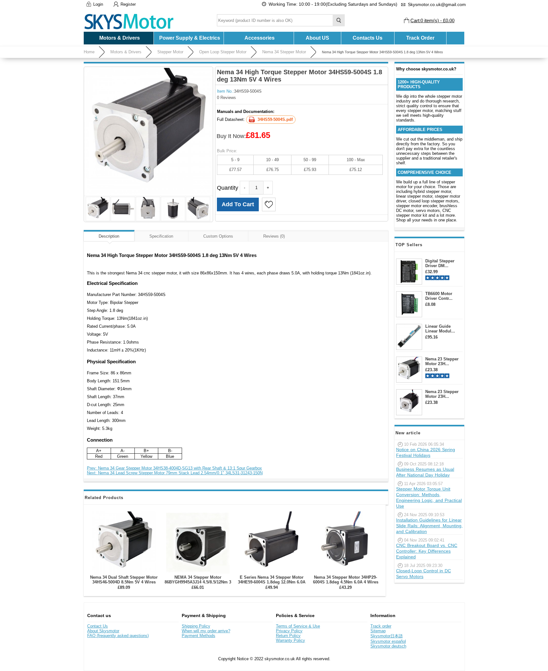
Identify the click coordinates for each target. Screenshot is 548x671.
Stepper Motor (170, 51)
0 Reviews (226, 97)
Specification (161, 236)
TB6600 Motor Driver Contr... (439, 296)
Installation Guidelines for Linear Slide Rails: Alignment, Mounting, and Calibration (429, 525)
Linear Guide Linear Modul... (440, 328)
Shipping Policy (196, 626)
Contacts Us (367, 38)
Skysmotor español (388, 641)
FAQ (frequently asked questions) (118, 635)
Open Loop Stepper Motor (222, 51)
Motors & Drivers (125, 51)
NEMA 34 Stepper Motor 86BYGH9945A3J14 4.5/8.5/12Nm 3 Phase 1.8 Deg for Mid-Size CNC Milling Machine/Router (198, 584)
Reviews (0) (274, 236)
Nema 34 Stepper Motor (284, 51)
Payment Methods (198, 635)
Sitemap (378, 630)
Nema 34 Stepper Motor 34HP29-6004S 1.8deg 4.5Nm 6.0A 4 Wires (345, 579)
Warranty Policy (290, 640)
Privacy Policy (289, 630)
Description (109, 236)
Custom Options (218, 236)
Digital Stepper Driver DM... (439, 263)
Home (89, 51)
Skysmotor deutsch (388, 646)
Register (128, 4)
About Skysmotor (103, 630)
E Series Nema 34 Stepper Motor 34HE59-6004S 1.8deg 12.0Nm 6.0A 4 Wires (271, 582)
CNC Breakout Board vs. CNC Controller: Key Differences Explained (426, 551)
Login (98, 4)
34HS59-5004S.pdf (275, 119)
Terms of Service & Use (298, 626)
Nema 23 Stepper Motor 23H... (442, 361)
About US (317, 38)
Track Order (420, 38)
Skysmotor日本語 (386, 636)
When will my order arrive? (206, 630)
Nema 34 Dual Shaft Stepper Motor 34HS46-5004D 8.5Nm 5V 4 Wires (124, 579)
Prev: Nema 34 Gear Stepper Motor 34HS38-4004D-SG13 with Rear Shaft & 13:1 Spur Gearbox (174, 468)
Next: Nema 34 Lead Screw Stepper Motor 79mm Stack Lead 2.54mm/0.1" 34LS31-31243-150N (175, 472)
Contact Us (97, 626)
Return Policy (288, 635)
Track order (380, 626)
